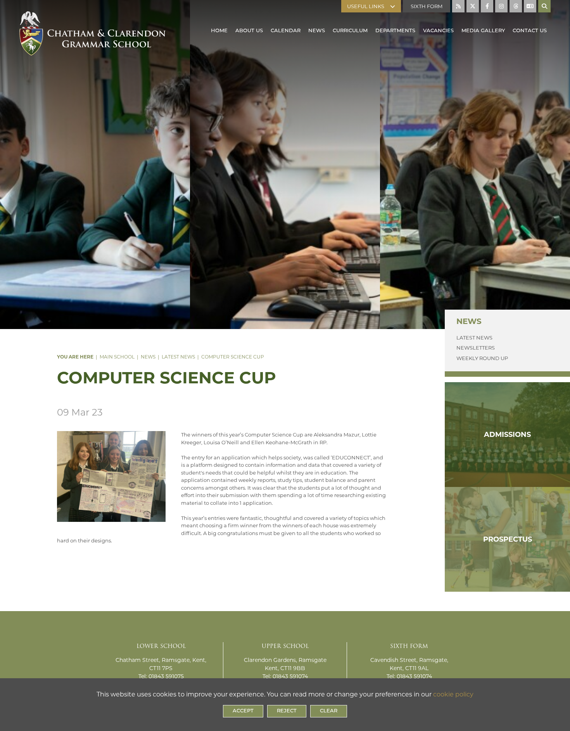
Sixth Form (426, 6)
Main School (117, 357)
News (148, 357)
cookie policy (453, 694)
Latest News (178, 357)
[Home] (92, 25)
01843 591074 (290, 676)
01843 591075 (166, 676)
